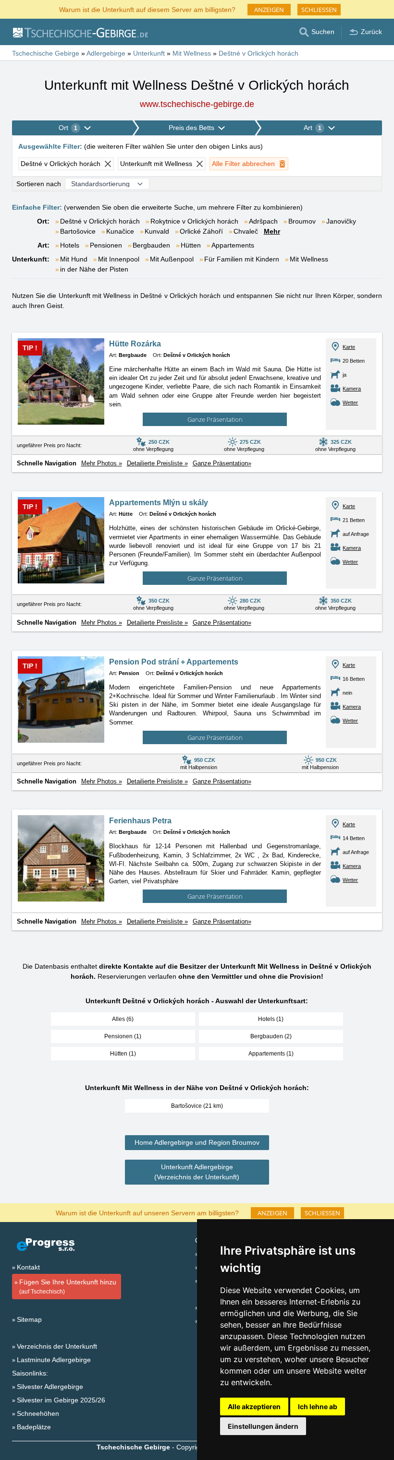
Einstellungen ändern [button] (263, 1426)
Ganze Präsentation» (222, 463)
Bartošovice (78, 231)
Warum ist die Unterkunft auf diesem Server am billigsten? (147, 9)
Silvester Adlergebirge (50, 1386)
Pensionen (106, 245)
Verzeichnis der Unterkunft (57, 1346)
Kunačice (120, 231)
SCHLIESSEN (319, 9)
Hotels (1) (270, 1019)
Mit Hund (73, 259)
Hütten (191, 245)
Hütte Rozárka (135, 344)
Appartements (232, 245)
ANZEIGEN (269, 9)
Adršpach (263, 221)
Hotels (69, 245)
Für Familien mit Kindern (241, 259)
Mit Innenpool (118, 259)
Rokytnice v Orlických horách (194, 221)
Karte (349, 347)
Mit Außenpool (172, 259)
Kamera (352, 389)
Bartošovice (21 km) (197, 1106)
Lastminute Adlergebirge (54, 1360)
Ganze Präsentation (215, 419)
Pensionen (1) (122, 1036)
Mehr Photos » (101, 463)
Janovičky (341, 221)
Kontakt (28, 1267)
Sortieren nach (38, 184)
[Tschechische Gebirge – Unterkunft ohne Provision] (80, 32)
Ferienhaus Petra (140, 821)
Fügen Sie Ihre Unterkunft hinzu (67, 1286)
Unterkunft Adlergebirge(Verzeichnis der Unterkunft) (196, 1172)
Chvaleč (246, 231)
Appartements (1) (271, 1053)
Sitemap (29, 1319)
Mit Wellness (309, 259)
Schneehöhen (38, 1413)
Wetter (350, 402)
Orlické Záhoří (201, 231)
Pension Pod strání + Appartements (173, 662)
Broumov (302, 221)
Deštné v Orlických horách (100, 221)
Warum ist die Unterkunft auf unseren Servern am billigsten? (147, 1212)
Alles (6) (123, 1019)
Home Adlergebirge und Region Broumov (197, 1142)
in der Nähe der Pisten (94, 269)
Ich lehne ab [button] (317, 1406)
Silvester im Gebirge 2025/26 (61, 1400)
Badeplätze (34, 1427)
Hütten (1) (123, 1053)
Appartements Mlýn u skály (158, 503)
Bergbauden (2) (271, 1036)
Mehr (272, 231)
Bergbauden (151, 245)
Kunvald (157, 231)
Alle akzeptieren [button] (254, 1406)
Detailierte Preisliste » (157, 463)
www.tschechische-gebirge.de (197, 104)
